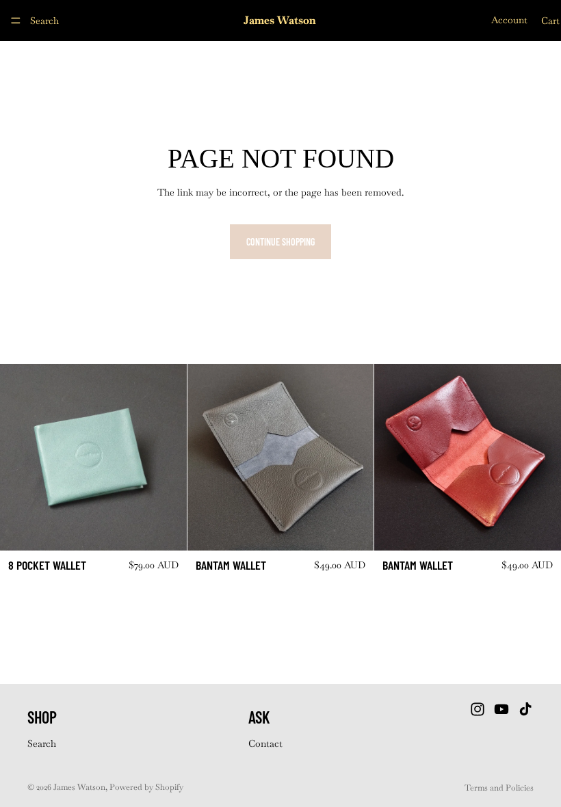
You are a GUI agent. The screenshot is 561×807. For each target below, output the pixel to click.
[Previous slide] (20, 457)
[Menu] (15, 20)
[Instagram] (477, 710)
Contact (265, 743)
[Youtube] (501, 710)
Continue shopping (280, 242)
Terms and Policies (499, 787)
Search (41, 743)
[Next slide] (166, 457)
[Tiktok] (525, 710)
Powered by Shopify (146, 787)
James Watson (79, 787)
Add (177, 529)
